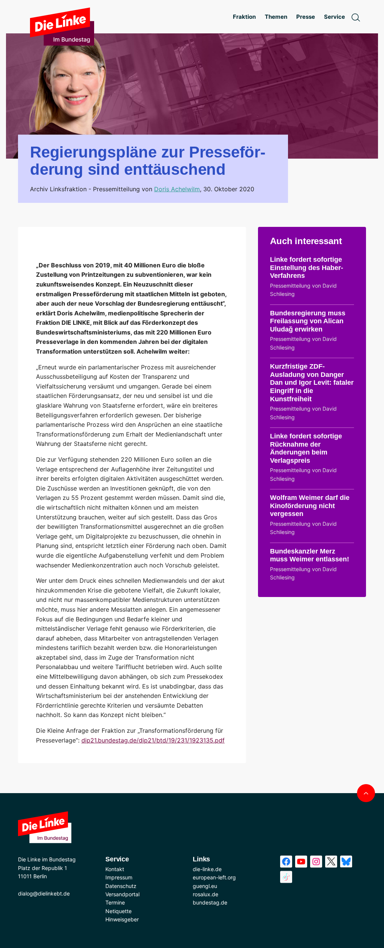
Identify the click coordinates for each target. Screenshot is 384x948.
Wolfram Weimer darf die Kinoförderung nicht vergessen (310, 506)
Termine (115, 902)
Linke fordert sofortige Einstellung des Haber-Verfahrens (306, 267)
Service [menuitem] (334, 16)
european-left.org (214, 877)
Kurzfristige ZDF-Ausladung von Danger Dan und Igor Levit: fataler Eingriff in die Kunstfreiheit (312, 382)
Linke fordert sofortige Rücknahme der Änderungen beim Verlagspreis (306, 448)
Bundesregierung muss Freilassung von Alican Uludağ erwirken (307, 321)
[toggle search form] (355, 17)
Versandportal (122, 894)
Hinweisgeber (122, 919)
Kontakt (114, 869)
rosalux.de (205, 894)
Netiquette (118, 911)
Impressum (118, 877)
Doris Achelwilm (177, 189)
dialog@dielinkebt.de (44, 893)
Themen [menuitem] (276, 16)
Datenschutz (120, 886)
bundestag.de (210, 902)
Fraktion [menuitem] (244, 16)
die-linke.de (207, 869)
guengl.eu (205, 886)
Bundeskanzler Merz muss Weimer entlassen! (309, 555)
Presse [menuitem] (305, 16)
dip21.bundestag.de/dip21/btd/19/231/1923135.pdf (153, 740)
